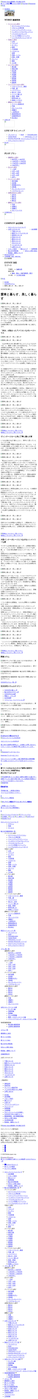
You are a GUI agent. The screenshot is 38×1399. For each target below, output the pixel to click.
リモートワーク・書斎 (19, 86)
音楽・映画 (15, 96)
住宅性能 (7, 698)
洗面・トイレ (16, 55)
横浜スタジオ (16, 239)
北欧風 (14, 187)
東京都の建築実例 (14, 1024)
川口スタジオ (16, 243)
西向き (14, 196)
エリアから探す (13, 65)
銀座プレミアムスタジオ (20, 233)
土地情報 (12, 256)
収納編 (10, 1013)
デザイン (11, 824)
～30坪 (14, 169)
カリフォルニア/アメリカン (21, 26)
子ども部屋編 (12, 1015)
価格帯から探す (13, 157)
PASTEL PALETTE (14, 138)
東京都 (14, 67)
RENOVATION (9, 254)
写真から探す (12, 39)
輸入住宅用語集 (13, 251)
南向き (14, 198)
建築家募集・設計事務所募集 (14, 1116)
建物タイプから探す (14, 102)
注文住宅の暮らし (10, 690)
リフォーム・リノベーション (14, 700)
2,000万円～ (16, 165)
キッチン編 (11, 1009)
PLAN (6, 142)
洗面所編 (11, 1011)
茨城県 (14, 74)
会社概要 (34, 229)
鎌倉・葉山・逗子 (18, 273)
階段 (13, 61)
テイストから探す (14, 24)
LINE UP (7, 119)
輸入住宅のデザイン (11, 692)
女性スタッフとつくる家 (9, 1007)
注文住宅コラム (9, 284)
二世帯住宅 (15, 112)
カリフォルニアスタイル (29, 138)
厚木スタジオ (16, 241)
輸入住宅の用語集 (7, 1044)
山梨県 (14, 76)
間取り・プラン (9, 696)
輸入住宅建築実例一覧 (8, 831)
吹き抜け (15, 118)
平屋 (13, 106)
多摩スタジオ (12, 1336)
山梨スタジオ (16, 247)
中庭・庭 (15, 88)
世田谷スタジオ (17, 235)
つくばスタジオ (17, 245)
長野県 (14, 80)
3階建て (14, 110)
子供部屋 (15, 49)
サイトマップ (8, 1106)
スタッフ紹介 (12, 249)
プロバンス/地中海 (18, 28)
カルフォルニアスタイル (16, 943)
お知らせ (7, 1102)
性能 (9, 826)
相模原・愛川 (28, 273)
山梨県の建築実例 (14, 1026)
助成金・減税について (15, 253)
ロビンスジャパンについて (17, 227)
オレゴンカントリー (18, 189)
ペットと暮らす (17, 94)
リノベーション (9, 1394)
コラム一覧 (4, 1030)
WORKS (7, 9)
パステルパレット (18, 191)
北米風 (14, 183)
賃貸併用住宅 (16, 114)
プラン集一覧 (5, 949)
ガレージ (15, 59)
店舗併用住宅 (16, 116)
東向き (14, 200)
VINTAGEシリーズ (31, 136)
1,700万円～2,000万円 (19, 163)
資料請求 (7, 1083)
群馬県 (14, 78)
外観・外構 (15, 57)
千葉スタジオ (16, 231)
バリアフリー (16, 90)
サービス (11, 828)
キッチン (15, 45)
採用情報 (34, 249)
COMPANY (8, 212)
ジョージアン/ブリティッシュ (21, 30)
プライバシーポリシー (11, 1104)
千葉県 (14, 73)
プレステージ (12, 135)
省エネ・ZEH (16, 92)
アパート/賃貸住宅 (18, 104)
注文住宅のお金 (9, 694)
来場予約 (7, 1085)
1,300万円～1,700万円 (19, 161)
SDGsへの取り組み (31, 251)
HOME (6, 282)
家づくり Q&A (5, 1040)
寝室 (13, 47)
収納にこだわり (17, 100)
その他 (14, 63)
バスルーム (15, 51)
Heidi (22, 134)
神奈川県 (15, 69)
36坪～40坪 (15, 173)
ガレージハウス (17, 108)
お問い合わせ (8, 1091)
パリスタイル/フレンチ (19, 34)
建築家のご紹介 (6, 1033)
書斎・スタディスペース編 (17, 1017)
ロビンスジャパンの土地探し (14, 1112)
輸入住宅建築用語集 (11, 1386)
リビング (15, 43)
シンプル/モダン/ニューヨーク (22, 37)
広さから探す (12, 167)
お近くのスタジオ (14, 229)
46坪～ (14, 177)
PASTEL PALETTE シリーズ (17, 941)
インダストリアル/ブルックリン (22, 32)
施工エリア (24, 249)
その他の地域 (20, 275)
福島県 (14, 82)
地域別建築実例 (9, 1373)
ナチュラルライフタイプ (16, 140)
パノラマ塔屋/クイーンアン (21, 36)
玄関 (13, 53)
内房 (20, 269)
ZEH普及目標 (8, 1120)
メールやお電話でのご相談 (13, 1089)
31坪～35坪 (15, 171)
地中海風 (15, 181)
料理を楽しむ (16, 98)
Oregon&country (32, 134)
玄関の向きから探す (14, 193)
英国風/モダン (16, 185)
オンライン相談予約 (11, 1087)
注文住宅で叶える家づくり (13, 1114)
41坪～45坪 (15, 175)
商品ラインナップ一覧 (8, 930)
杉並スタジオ (16, 237)
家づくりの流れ (6, 1037)
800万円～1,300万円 (18, 159)
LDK (13, 41)
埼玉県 (14, 71)
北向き (14, 194)
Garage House (12, 136)
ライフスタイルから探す (16, 84)
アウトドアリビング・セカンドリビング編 (22, 1019)
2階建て (14, 206)
